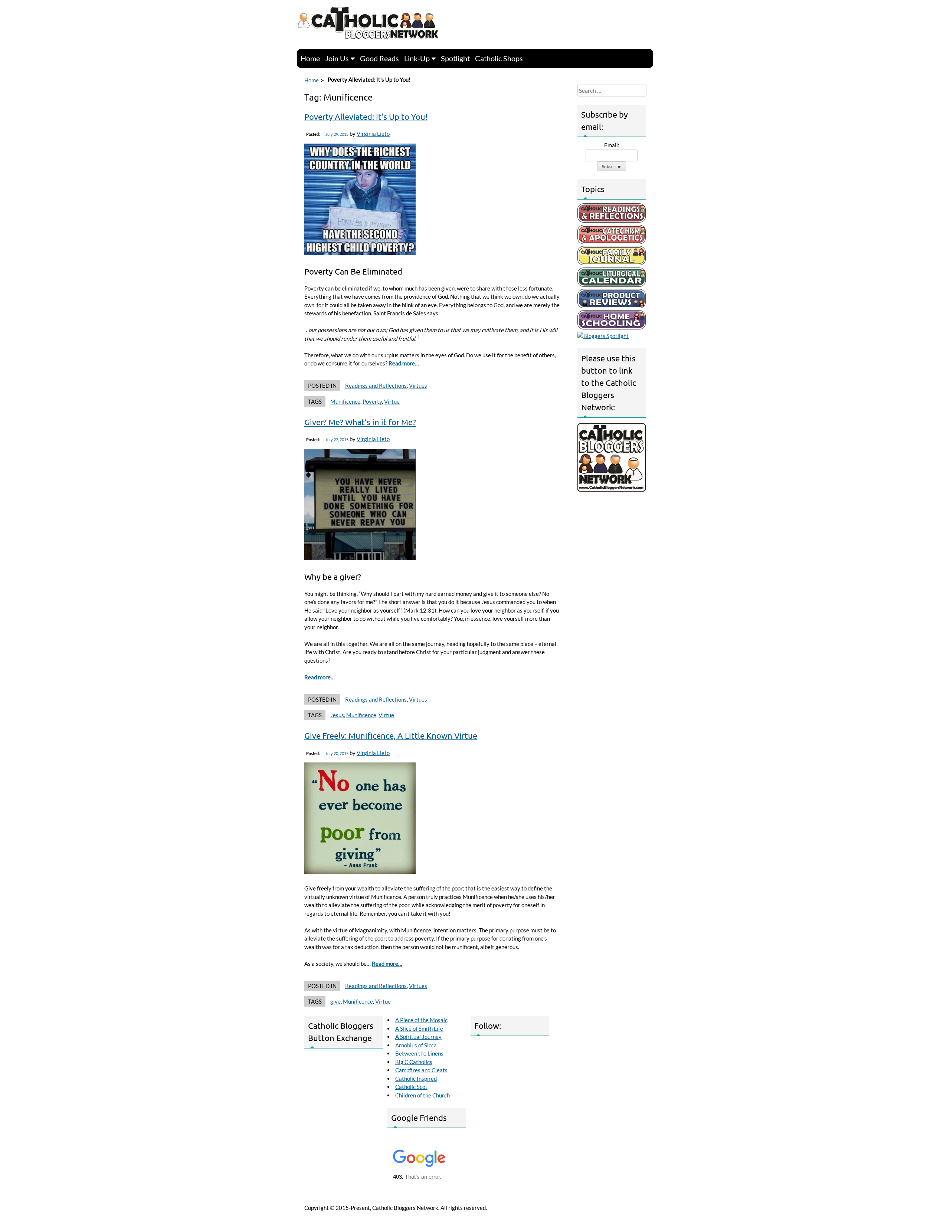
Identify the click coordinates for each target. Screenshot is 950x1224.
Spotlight (455, 58)
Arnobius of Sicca (416, 1045)
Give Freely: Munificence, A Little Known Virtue (390, 735)
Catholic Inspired (416, 1078)
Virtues (418, 385)
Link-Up (417, 58)
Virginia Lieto (373, 133)
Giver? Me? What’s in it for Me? (360, 422)
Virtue (392, 401)
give (335, 1001)
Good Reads (379, 58)
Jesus (337, 715)
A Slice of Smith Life (419, 1028)
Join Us (337, 58)
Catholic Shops (499, 58)
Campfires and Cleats (421, 1070)
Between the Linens (419, 1053)
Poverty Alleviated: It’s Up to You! (366, 116)
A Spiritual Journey (418, 1036)
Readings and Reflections (376, 385)
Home (310, 58)
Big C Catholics (413, 1062)
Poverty (372, 401)
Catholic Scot (411, 1086)
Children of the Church (422, 1095)
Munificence (345, 401)
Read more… (404, 363)
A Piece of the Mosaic (421, 1020)
